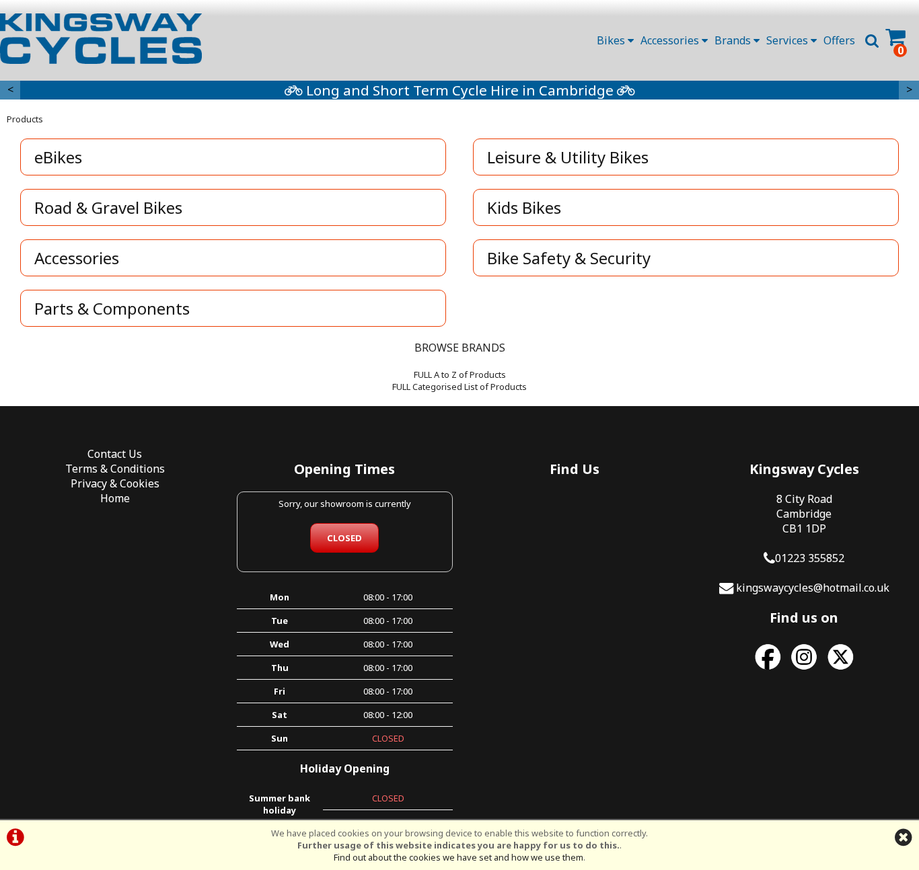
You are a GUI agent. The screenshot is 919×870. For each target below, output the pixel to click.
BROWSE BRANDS (459, 347)
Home (115, 498)
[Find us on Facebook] (767, 669)
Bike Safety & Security (569, 258)
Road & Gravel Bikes (108, 207)
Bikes (612, 40)
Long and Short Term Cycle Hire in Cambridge (460, 90)
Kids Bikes (524, 207)
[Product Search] (871, 40)
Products (25, 119)
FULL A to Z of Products (460, 374)
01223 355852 (809, 558)
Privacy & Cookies (115, 483)
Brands (733, 40)
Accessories (671, 40)
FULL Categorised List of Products (459, 387)
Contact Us (114, 453)
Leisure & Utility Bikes (568, 157)
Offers (839, 40)
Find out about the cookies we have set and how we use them (458, 857)
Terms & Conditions (115, 468)
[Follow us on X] (840, 669)
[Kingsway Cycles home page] (101, 38)
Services (788, 40)
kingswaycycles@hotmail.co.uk (812, 587)
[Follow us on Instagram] (804, 669)
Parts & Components (112, 308)
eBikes (58, 157)
